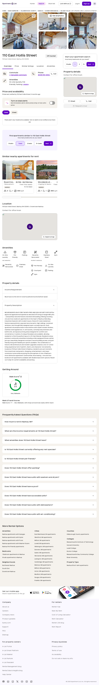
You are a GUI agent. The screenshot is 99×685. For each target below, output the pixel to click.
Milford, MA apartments (42, 568)
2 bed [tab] (14, 112)
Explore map (49, 237)
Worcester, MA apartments (44, 556)
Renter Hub (56, 607)
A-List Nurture (7, 658)
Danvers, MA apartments (43, 549)
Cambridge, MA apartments (44, 562)
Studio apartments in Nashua (12, 557)
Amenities (51, 66)
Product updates (8, 619)
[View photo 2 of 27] (53, 40)
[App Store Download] (34, 592)
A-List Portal (7, 646)
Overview (8, 66)
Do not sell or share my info (62, 658)
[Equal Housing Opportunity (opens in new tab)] (3, 681)
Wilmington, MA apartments (44, 546)
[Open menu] (95, 4)
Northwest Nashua (8, 565)
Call (54, 74)
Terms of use (57, 650)
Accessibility (56, 654)
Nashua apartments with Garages (13, 534)
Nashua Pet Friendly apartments (13, 546)
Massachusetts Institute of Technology (80, 542)
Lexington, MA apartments (43, 559)
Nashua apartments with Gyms (12, 537)
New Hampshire (13, 10)
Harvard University (73, 545)
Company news (8, 615)
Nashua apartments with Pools (12, 540)
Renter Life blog (58, 623)
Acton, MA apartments (42, 571)
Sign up (87, 3)
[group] (18, 169)
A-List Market (7, 654)
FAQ (4, 631)
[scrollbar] (29, 197)
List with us (66, 4)
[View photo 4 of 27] (82, 30)
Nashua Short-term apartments (77, 565)
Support (5, 627)
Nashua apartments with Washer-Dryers (15, 543)
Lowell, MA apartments (42, 543)
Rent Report (56, 627)
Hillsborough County (28, 10)
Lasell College (71, 548)
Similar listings (28, 66)
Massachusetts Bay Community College (80, 554)
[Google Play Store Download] (47, 592)
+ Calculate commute (18, 75)
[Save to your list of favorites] (34, 16)
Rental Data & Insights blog (12, 670)
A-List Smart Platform (10, 650)
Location (40, 66)
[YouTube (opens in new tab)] (22, 681)
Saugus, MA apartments (43, 577)
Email (73, 101)
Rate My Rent (57, 611)
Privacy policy (57, 646)
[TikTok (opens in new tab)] (31, 681)
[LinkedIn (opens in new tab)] (8, 681)
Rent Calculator (58, 619)
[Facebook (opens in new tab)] (13, 681)
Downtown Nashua (51, 10)
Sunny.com (6, 623)
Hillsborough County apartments (78, 534)
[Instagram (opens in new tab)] (27, 681)
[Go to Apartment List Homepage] (9, 3)
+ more (25, 84)
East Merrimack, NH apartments (45, 534)
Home (4, 10)
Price (17, 66)
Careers (5, 611)
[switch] (29, 103)
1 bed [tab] (6, 112)
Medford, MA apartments (43, 574)
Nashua (40, 10)
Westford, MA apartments (43, 537)
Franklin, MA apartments (43, 580)
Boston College (72, 551)
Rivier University (72, 557)
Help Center (6, 674)
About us (5, 607)
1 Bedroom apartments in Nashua (13, 554)
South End (5, 568)
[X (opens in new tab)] (17, 681)
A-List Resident (8, 662)
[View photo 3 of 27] (53, 21)
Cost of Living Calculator (61, 615)
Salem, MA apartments (42, 552)
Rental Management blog (11, 666)
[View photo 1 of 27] (19, 30)
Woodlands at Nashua (47, 182)
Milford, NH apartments (42, 540)
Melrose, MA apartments (43, 565)
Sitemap (5, 635)
